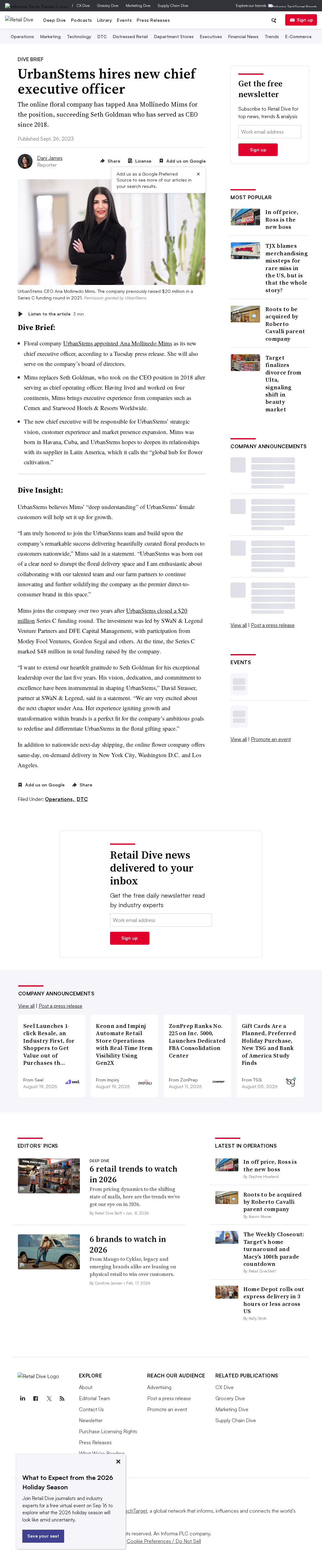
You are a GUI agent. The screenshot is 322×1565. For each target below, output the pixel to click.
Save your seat (43, 1536)
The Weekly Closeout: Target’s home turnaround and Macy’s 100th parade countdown (273, 1249)
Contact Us (91, 1409)
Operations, (60, 799)
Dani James (50, 158)
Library (104, 20)
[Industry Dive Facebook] (35, 1398)
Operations (22, 36)
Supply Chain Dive (173, 5)
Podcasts (81, 20)
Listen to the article (56, 313)
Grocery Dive (107, 5)
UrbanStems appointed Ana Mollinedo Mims (117, 343)
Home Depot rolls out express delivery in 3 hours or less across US (273, 1300)
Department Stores (174, 36)
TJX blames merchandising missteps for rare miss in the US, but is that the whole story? (286, 268)
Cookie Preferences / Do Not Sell (164, 1541)
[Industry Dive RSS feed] (62, 1398)
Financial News (243, 36)
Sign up (305, 19)
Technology (79, 36)
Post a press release (273, 625)
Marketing (50, 36)
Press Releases (153, 20)
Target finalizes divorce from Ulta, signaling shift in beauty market (283, 383)
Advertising (159, 1387)
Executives (211, 36)
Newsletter (91, 1420)
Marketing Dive (138, 5)
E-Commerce (298, 36)
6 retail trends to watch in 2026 (133, 1174)
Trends (272, 36)
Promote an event (271, 739)
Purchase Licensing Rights (108, 1431)
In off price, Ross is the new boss (281, 219)
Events (124, 20)
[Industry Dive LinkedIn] (22, 1398)
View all (238, 625)
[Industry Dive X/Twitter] (49, 1398)
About (85, 1387)
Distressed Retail (130, 36)
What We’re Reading (101, 1453)
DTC (102, 36)
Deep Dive (54, 20)
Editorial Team (94, 1398)
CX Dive (83, 5)
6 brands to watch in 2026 (128, 1244)
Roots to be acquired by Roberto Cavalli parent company (285, 323)
